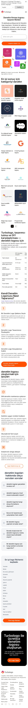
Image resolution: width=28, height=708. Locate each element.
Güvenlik (5, 574)
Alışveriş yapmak (7, 579)
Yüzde (4, 577)
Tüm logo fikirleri (14, 620)
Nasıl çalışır (4, 701)
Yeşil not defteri (7, 612)
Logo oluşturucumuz (7, 301)
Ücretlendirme (14, 682)
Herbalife (5, 601)
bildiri (4, 590)
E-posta (5, 606)
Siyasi (4, 587)
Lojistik (5, 585)
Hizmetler (12, 693)
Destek (12, 684)
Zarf (4, 609)
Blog (20, 689)
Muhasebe (6, 614)
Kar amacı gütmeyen (8, 571)
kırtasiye (5, 593)
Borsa (4, 595)
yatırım (5, 582)
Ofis (4, 598)
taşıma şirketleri (7, 604)
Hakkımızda (4, 699)
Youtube (5, 566)
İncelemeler (13, 691)
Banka (4, 569)
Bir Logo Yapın (14, 660)
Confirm (19, 7)
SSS (11, 696)
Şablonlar (21, 686)
